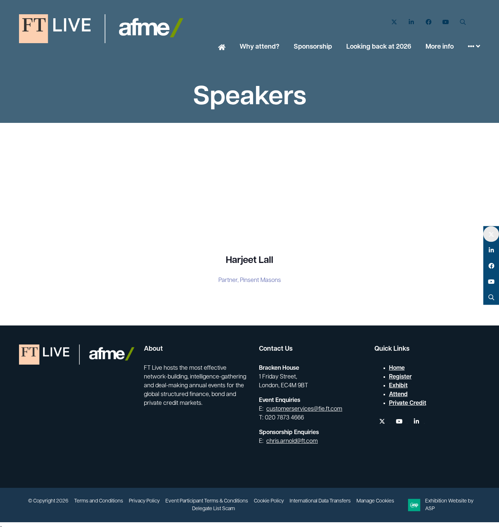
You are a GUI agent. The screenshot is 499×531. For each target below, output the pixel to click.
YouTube (445, 22)
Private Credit (407, 403)
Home (221, 48)
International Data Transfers (320, 501)
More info (440, 47)
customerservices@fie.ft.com (304, 409)
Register (400, 377)
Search (463, 22)
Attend (398, 395)
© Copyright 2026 (48, 501)
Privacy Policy (144, 501)
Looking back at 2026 (378, 47)
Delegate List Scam (213, 509)
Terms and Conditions (98, 501)
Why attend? (259, 47)
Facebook (428, 22)
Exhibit (398, 386)
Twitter (394, 22)
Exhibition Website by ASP (449, 505)
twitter (382, 421)
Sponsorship (313, 47)
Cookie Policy (269, 501)
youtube (399, 421)
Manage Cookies (375, 501)
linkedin (416, 421)
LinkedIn (411, 22)
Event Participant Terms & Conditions (206, 501)
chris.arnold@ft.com (292, 441)
